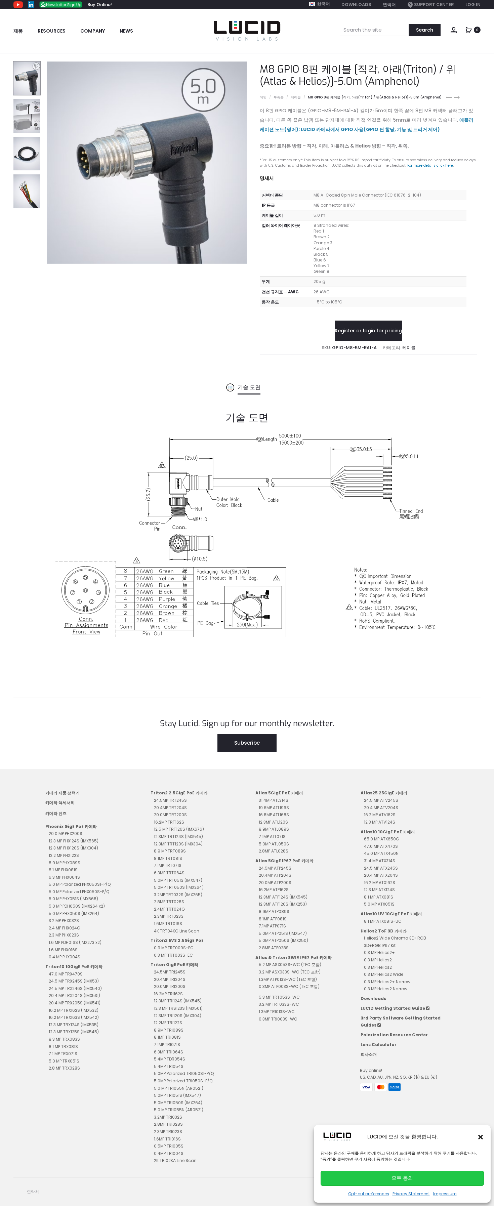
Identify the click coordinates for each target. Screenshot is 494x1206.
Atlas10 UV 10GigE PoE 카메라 (391, 914)
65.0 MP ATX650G (381, 839)
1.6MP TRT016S (168, 923)
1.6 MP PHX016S (63, 950)
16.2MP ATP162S (274, 889)
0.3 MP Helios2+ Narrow (387, 982)
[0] (468, 29)
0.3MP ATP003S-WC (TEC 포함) (289, 986)
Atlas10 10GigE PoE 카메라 (388, 832)
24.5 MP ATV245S (381, 800)
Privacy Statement (411, 1194)
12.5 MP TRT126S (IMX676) (179, 829)
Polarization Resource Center (394, 1035)
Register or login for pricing (368, 330)
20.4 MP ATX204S (381, 875)
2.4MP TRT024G (169, 909)
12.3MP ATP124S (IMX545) (283, 897)
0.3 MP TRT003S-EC (173, 955)
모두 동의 (402, 1177)
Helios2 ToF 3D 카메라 (384, 931)
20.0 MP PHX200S (65, 833)
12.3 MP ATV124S (379, 822)
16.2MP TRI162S (168, 994)
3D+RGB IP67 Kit (380, 945)
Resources (52, 31)
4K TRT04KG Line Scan (176, 931)
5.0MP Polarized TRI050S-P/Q (183, 1081)
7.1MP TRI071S (167, 1044)
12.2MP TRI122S (168, 1023)
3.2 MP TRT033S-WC (279, 1004)
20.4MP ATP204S (275, 875)
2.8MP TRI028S (168, 1124)
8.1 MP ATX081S (378, 897)
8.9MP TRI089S (168, 1030)
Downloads (356, 4)
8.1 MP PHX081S (63, 870)
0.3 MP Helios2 (378, 960)
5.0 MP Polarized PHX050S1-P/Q (80, 884)
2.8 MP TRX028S (64, 1068)
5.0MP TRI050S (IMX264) (178, 1103)
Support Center (434, 4)
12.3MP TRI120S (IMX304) (177, 1015)
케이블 (296, 97)
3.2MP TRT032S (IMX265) (178, 895)
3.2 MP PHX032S (64, 920)
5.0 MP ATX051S (379, 904)
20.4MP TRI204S (170, 979)
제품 (18, 31)
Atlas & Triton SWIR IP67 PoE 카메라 (293, 957)
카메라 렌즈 (56, 813)
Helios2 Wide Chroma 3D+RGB (395, 938)
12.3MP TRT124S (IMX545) (178, 836)
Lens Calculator (379, 1044)
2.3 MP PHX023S (64, 935)
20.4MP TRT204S (170, 807)
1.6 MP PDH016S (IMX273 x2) (75, 942)
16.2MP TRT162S (169, 822)
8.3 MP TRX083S (64, 1039)
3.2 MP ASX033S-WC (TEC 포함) (290, 972)
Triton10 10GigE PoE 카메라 (73, 966)
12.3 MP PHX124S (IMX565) (73, 841)
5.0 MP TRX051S (64, 1061)
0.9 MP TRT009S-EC (174, 948)
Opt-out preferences (368, 1194)
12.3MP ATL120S (273, 822)
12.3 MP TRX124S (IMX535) (73, 1025)
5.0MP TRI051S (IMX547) (177, 1095)
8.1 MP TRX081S (63, 1046)
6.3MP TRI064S (168, 1052)
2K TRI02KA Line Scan (175, 1160)
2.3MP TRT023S (168, 916)
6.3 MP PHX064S (64, 877)
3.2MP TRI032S (168, 1117)
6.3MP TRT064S (169, 873)
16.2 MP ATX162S (379, 882)
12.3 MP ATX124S (379, 889)
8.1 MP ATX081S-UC (383, 921)
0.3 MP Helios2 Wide (383, 974)
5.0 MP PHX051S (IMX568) (73, 899)
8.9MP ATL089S (274, 829)
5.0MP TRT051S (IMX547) (178, 880)
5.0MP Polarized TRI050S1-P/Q (184, 1073)
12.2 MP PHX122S (64, 855)
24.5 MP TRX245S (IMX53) (74, 981)
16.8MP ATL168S (274, 815)
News (126, 31)
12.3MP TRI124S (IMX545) (178, 1001)
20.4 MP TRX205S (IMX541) (74, 1003)
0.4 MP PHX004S (64, 957)
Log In (473, 4)
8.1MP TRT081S (168, 858)
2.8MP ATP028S (274, 948)
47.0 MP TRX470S (66, 974)
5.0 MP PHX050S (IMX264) (74, 913)
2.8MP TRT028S (169, 902)
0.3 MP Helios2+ (379, 952)
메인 (263, 97)
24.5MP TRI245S (170, 972)
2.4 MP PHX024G (64, 928)
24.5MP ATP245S (275, 868)
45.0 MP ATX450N (381, 853)
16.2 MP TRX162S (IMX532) (73, 1010)
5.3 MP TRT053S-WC (279, 997)
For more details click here (430, 165)
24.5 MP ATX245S (381, 868)
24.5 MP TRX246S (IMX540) (75, 988)
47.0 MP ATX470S (381, 846)
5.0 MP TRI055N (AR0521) (178, 1088)
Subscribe (247, 742)
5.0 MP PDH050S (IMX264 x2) (77, 906)
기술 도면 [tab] (249, 387)
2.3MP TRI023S (168, 1131)
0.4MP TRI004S (168, 1153)
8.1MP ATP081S (273, 919)
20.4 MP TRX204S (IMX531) (74, 995)
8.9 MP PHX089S (64, 863)
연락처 (389, 4)
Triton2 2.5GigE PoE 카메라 (179, 793)
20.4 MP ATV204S (381, 807)
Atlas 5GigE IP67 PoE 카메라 (284, 861)
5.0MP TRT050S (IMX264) (179, 887)
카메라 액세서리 (60, 802)
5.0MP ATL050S (274, 844)
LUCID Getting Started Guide (393, 1008)
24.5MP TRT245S (170, 800)
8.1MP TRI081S (167, 1037)
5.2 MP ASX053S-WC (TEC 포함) (290, 964)
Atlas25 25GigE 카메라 (384, 793)
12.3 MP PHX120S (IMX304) (73, 848)
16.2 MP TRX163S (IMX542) (74, 1017)
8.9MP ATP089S (274, 911)
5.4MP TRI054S (168, 1066)
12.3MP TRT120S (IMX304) (178, 844)
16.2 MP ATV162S (380, 815)
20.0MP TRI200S (170, 986)
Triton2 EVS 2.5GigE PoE (177, 940)
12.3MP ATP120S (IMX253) (283, 904)
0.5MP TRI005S (168, 1146)
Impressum (445, 1194)
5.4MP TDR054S (169, 1059)
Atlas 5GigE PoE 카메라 (279, 793)
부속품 (279, 97)
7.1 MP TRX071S (63, 1053)
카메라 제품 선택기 (62, 793)
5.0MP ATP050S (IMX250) (283, 940)
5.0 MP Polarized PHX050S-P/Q (79, 892)
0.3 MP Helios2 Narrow (385, 989)
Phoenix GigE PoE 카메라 (71, 826)
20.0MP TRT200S (170, 815)
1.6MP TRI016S (167, 1139)
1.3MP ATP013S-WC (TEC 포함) (288, 979)
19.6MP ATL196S (274, 807)
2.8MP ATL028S (273, 851)
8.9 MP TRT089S (170, 851)
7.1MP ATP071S (272, 926)
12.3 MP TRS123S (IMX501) (178, 1008)
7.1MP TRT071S (167, 865)
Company (92, 31)
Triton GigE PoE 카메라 (174, 964)
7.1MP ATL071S (272, 836)
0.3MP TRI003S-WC (278, 1019)
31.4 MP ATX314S (379, 861)
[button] (480, 1136)
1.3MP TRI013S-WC (277, 1011)
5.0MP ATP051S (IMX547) (283, 933)
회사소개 (369, 1054)
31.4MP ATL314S (273, 800)
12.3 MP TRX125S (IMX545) (74, 1032)
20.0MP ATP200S (275, 882)
